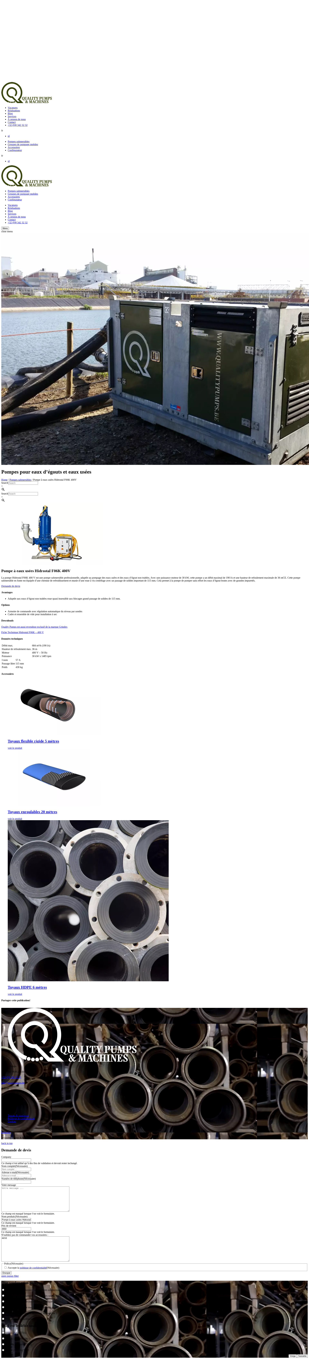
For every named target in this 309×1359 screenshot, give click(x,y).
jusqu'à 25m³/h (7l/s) (15, 1332)
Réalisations (14, 110)
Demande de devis (10, 586)
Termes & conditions (18, 1115)
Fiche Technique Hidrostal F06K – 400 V (22, 632)
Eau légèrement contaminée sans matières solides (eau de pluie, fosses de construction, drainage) (54, 1290)
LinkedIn (6, 1132)
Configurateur (15, 150)
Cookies (12, 1121)
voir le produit (15, 748)
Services (12, 116)
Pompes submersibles (18, 141)
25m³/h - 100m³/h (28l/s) (17, 1338)
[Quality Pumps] (26, 102)
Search (4, 482)
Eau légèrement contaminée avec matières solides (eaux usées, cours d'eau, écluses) (47, 1295)
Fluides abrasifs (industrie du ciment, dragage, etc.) (31, 1313)
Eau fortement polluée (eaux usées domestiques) (29, 1301)
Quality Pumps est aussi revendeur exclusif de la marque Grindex (34, 626)
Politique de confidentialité (21, 1118)
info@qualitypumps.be (12, 1082)
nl (9, 136)
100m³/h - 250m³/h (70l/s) (18, 1344)
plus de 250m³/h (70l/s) (17, 1350)
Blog (10, 113)
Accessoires (14, 147)
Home (4, 479)
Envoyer (6, 1273)
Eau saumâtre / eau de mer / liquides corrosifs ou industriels (35, 1307)
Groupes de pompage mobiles (23, 144)
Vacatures (13, 107)
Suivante (302, 1356)
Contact (12, 122)
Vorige (293, 1356)
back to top (7, 1143)
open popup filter (10, 1276)
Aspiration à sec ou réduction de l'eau (24, 1319)
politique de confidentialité (33, 1267)
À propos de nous (17, 119)
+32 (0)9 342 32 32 (18, 125)
